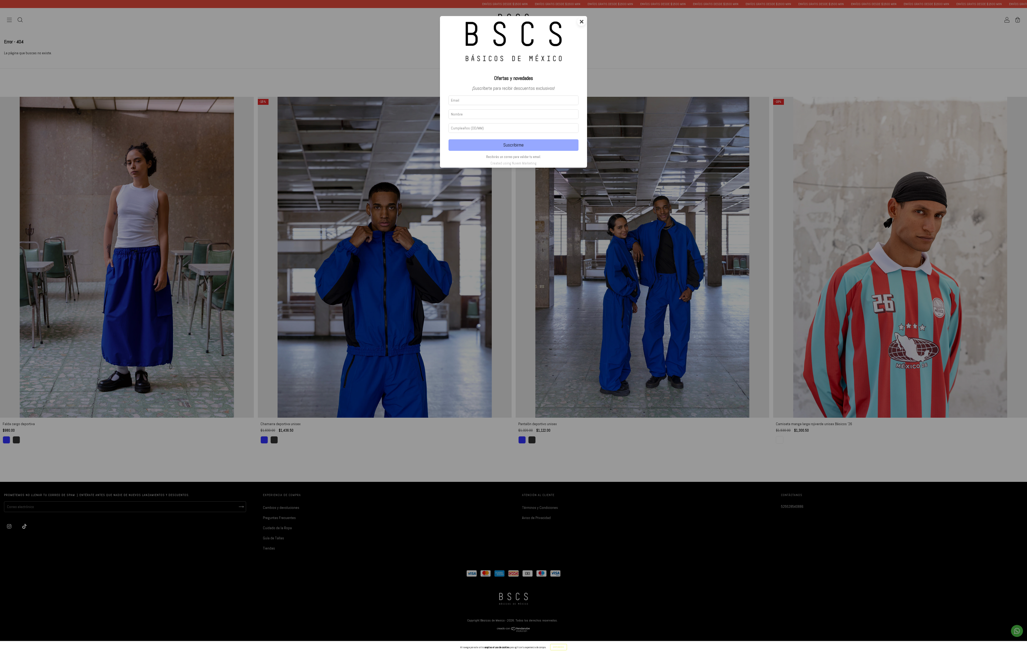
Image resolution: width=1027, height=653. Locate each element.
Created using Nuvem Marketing (513, 163)
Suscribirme (513, 145)
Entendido (558, 647)
